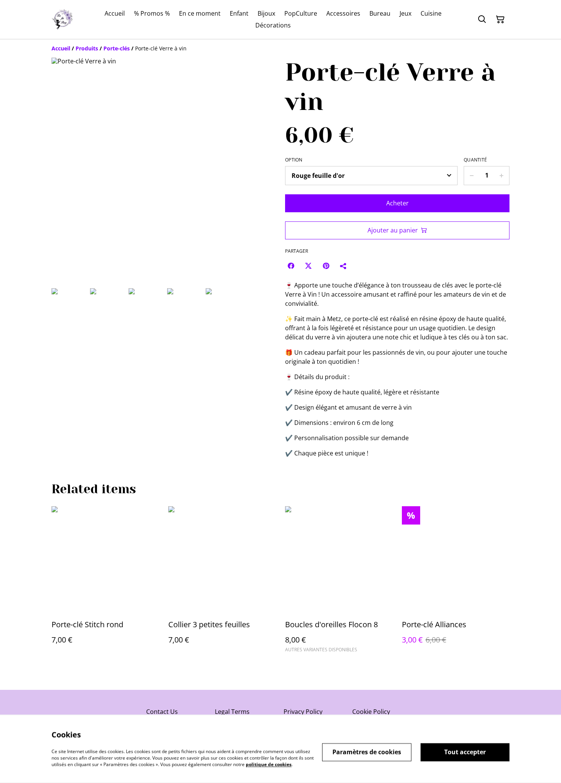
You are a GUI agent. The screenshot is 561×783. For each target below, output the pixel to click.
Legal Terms (232, 711)
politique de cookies (269, 764)
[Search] (482, 19)
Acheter (397, 203)
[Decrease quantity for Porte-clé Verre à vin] (471, 175)
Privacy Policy (303, 711)
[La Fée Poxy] (62, 19)
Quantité (475, 160)
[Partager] (343, 265)
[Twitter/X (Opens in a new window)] (308, 265)
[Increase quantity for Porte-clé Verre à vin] (501, 175)
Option (294, 160)
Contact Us (162, 711)
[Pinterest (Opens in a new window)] (326, 265)
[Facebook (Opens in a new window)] (291, 265)
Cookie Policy (371, 711)
